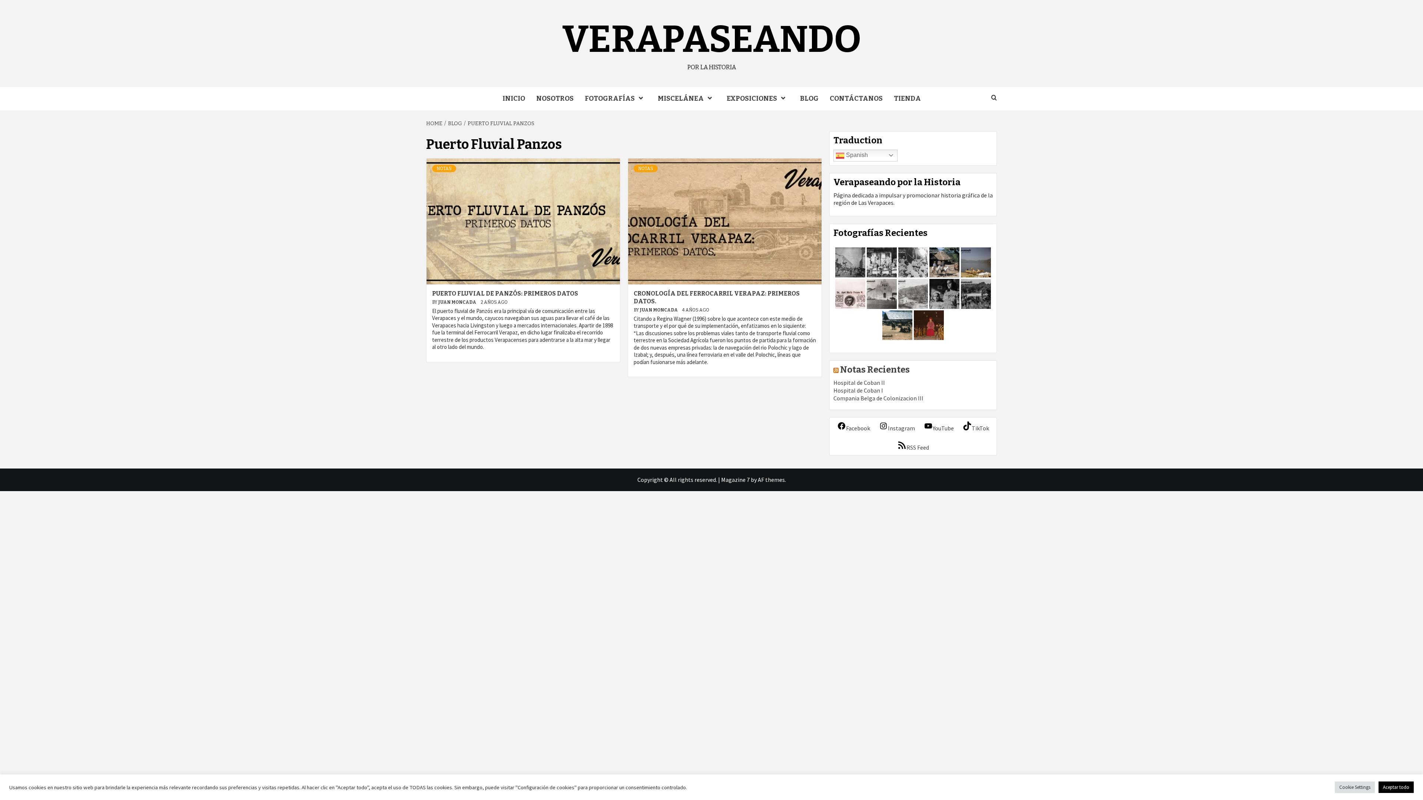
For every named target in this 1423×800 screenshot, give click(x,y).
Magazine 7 (735, 479)
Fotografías (610, 98)
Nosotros (555, 98)
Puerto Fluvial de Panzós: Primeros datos (505, 293)
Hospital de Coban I (858, 390)
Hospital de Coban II (859, 382)
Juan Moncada (457, 302)
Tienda (907, 98)
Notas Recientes (875, 369)
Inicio (513, 98)
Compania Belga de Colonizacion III (878, 398)
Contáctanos (856, 98)
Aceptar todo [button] (1396, 787)
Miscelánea (681, 98)
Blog (809, 98)
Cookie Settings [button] (1354, 787)
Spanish (856, 155)
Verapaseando (711, 39)
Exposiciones (752, 98)
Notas (444, 168)
